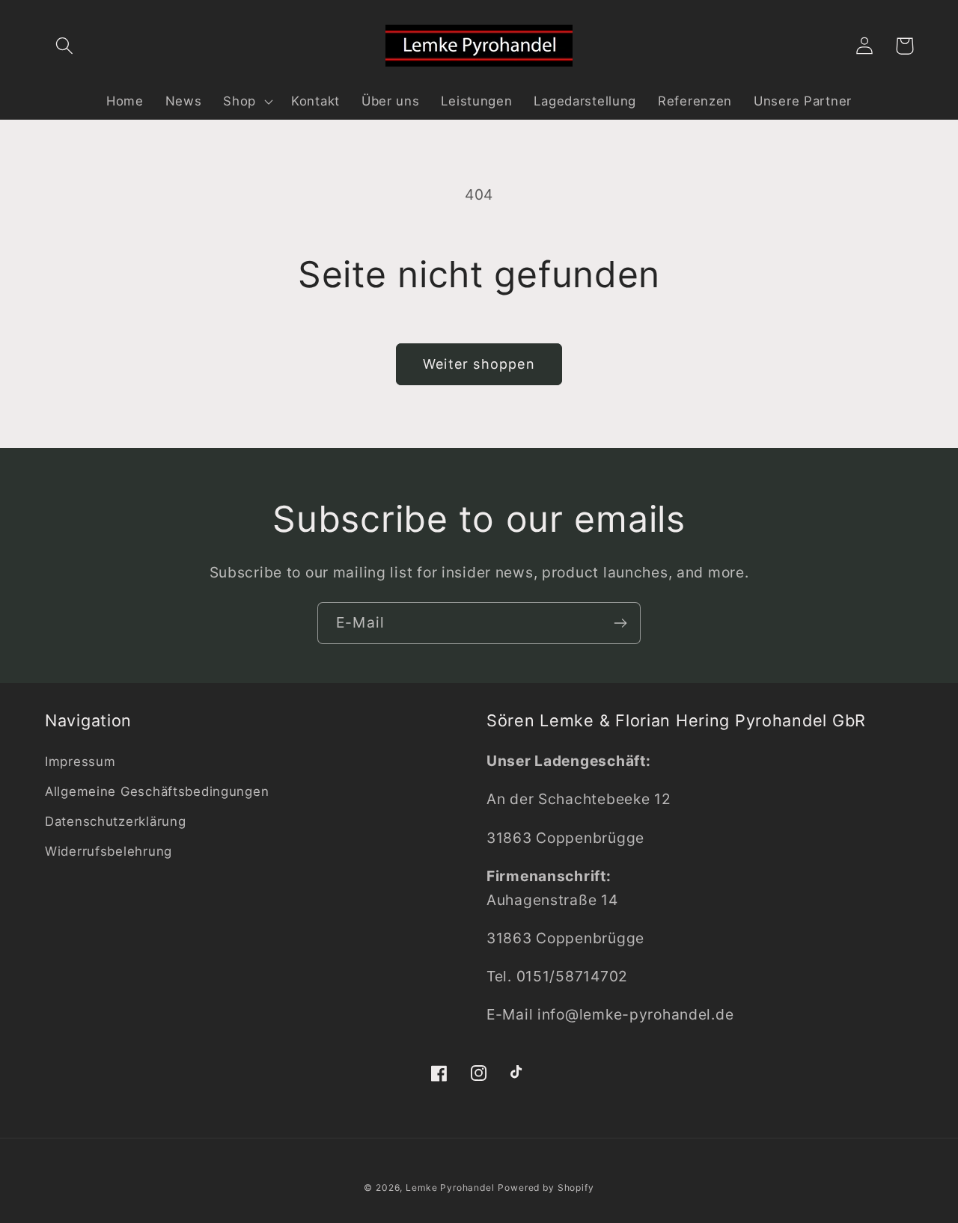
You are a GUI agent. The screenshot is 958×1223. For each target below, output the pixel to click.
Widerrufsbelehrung (108, 851)
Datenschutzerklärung (115, 821)
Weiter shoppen (479, 364)
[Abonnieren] (620, 623)
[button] (65, 46)
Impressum (80, 761)
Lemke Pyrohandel (450, 1187)
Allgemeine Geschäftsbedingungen (157, 791)
